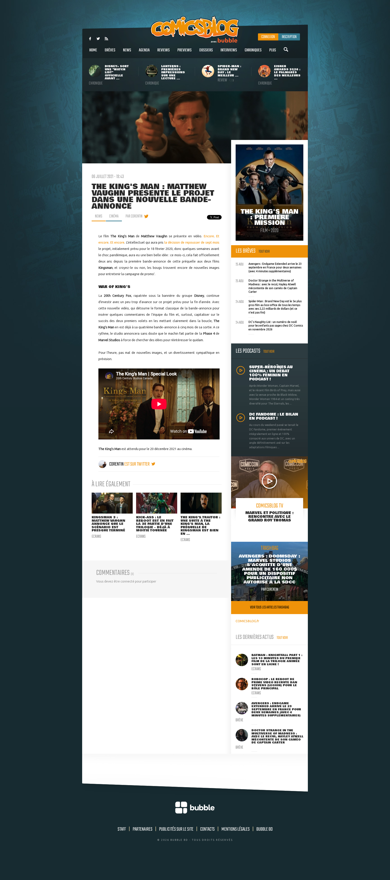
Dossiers (206, 50)
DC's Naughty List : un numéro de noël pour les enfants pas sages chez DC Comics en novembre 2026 (269, 325)
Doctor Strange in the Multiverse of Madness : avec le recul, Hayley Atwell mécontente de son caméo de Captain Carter (266, 285)
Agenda (144, 50)
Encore (209, 236)
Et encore (117, 242)
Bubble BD (264, 829)
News (127, 50)
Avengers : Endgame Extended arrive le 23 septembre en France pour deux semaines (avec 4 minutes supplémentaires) (269, 267)
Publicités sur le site (176, 829)
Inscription (289, 37)
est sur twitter (137, 464)
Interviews (229, 50)
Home (93, 50)
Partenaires (142, 829)
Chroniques (253, 50)
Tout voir (264, 252)
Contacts (207, 829)
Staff (122, 829)
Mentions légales (235, 829)
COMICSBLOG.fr (247, 621)
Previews (184, 50)
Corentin (116, 464)
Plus (272, 50)
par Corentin (133, 216)
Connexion (268, 37)
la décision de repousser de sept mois (191, 242)
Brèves (110, 50)
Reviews (163, 50)
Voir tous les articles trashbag (269, 607)
